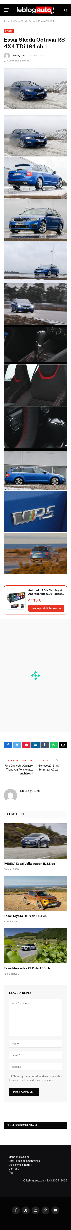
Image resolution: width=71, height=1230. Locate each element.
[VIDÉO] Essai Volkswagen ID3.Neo (29, 864)
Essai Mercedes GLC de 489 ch (27, 968)
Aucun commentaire (18, 60)
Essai (8, 31)
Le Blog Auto (19, 55)
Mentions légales (19, 1156)
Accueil (8, 21)
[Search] (65, 10)
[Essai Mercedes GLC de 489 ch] (35, 945)
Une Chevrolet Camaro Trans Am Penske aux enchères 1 (19, 769)
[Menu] (6, 10)
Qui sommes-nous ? (20, 1164)
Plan (11, 1172)
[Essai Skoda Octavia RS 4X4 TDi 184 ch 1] (35, 88)
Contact (14, 1168)
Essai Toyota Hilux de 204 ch (25, 916)
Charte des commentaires (24, 1160)
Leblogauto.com (36, 1180)
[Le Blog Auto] (35, 10)
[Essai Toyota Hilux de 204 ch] (35, 893)
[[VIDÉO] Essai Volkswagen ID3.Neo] (35, 841)
